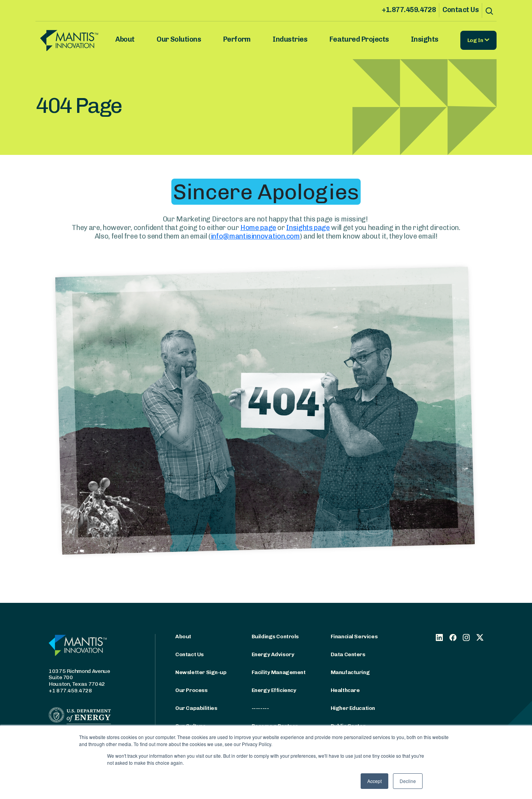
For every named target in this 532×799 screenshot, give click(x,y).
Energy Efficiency (274, 690)
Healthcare (345, 690)
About (124, 39)
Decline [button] (408, 781)
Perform (237, 39)
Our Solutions (179, 39)
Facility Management (279, 672)
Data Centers (348, 654)
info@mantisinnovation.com (255, 236)
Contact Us (460, 9)
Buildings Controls (275, 636)
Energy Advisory (273, 654)
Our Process (191, 690)
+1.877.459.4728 (409, 9)
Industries (290, 39)
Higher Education (353, 708)
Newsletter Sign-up (200, 672)
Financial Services (354, 636)
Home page (258, 227)
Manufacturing (350, 672)
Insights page (307, 227)
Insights (425, 39)
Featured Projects (359, 39)
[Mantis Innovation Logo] (73, 40)
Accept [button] (374, 781)
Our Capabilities (196, 708)
